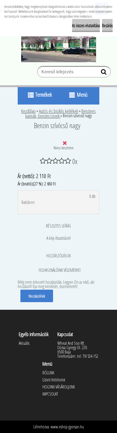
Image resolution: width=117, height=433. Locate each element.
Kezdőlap (28, 111)
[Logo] (58, 48)
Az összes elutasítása (86, 26)
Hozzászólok (37, 296)
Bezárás (107, 26)
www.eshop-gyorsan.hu (67, 427)
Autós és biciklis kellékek (58, 111)
